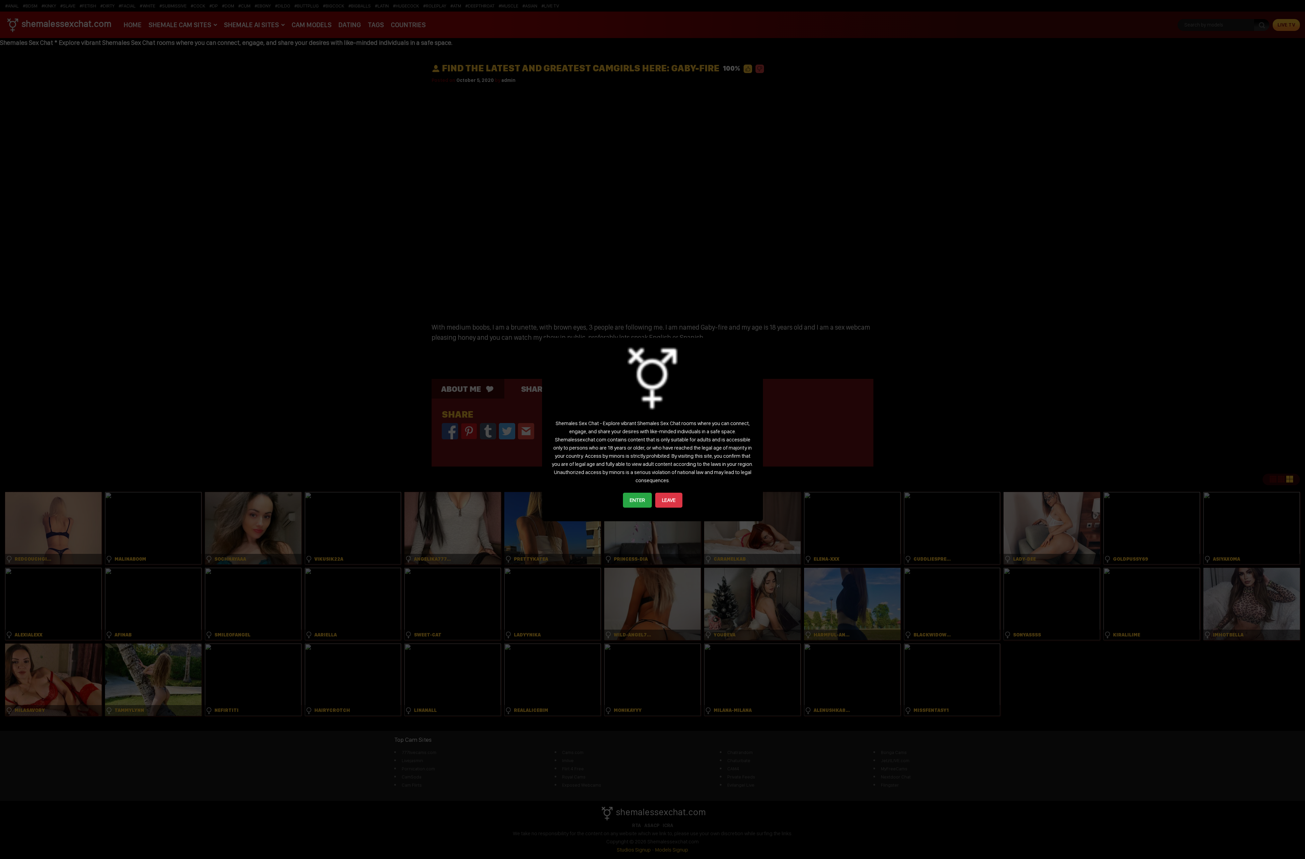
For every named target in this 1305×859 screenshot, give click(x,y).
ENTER (637, 500)
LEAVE (669, 500)
